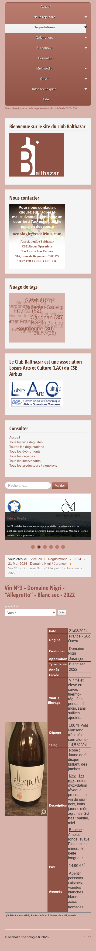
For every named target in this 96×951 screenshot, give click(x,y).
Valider (60, 485)
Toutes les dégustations (26, 447)
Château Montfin (16, 517)
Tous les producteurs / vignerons (33, 465)
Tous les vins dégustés (26, 442)
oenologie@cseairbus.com (37, 233)
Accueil (14, 437)
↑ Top (87, 937)
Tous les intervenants (25, 461)
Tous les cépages (22, 456)
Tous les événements (25, 451)
